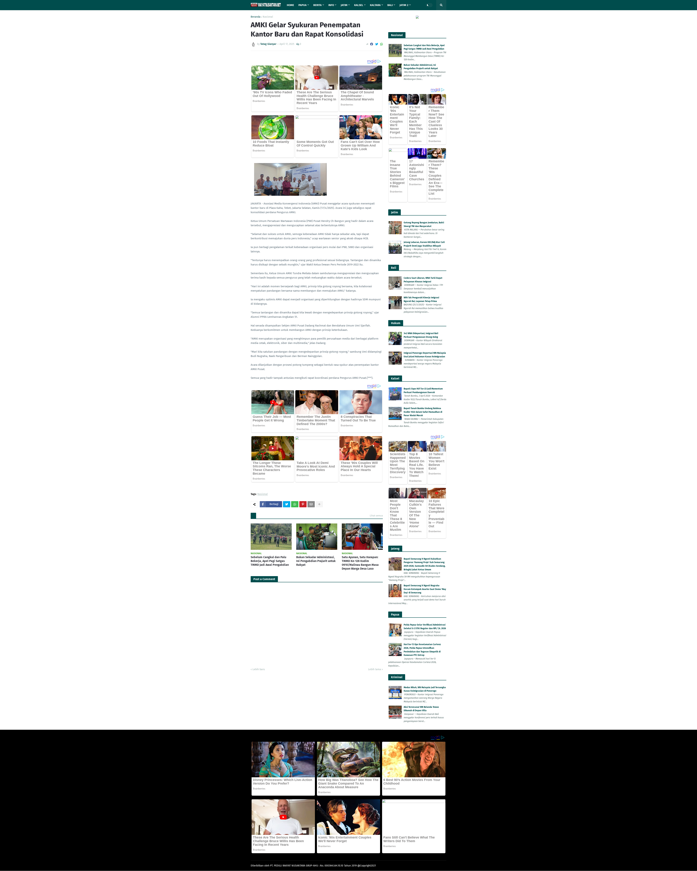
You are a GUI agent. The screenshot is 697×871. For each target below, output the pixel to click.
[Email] (311, 504)
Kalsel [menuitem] (358, 5)
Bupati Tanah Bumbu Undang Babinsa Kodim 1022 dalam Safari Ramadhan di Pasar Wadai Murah (423, 412)
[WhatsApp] (381, 44)
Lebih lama (374, 669)
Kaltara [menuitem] (375, 5)
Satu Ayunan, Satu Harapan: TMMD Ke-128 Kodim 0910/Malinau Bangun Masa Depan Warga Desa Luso (360, 562)
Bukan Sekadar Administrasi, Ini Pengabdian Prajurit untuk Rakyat (316, 561)
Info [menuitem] (331, 5)
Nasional (268, 17)
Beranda (255, 17)
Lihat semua (376, 515)
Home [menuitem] (290, 5)
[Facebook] (371, 44)
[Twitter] (376, 44)
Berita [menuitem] (317, 5)
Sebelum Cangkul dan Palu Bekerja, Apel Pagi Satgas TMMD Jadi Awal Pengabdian (270, 561)
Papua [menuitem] (302, 5)
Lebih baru (258, 669)
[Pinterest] (303, 504)
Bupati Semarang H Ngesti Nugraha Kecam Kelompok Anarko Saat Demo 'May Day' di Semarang (425, 589)
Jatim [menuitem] (344, 5)
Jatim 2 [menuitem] (404, 5)
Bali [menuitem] (390, 5)
